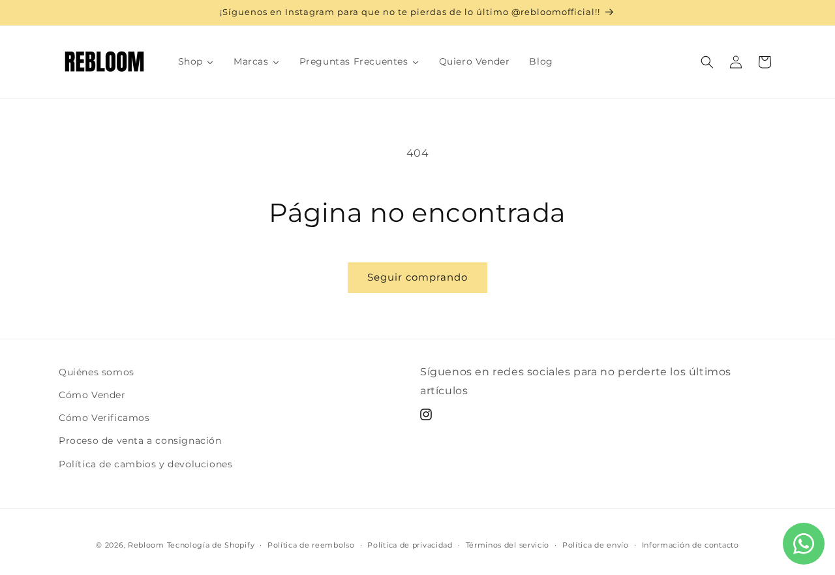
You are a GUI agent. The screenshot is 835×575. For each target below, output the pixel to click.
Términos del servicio (508, 545)
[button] (707, 62)
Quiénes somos (96, 372)
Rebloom (146, 545)
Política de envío (595, 545)
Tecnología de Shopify (211, 545)
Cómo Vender (92, 395)
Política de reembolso (311, 545)
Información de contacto (690, 545)
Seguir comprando (417, 277)
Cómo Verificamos (104, 418)
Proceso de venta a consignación (140, 440)
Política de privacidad (409, 545)
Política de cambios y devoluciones (145, 464)
